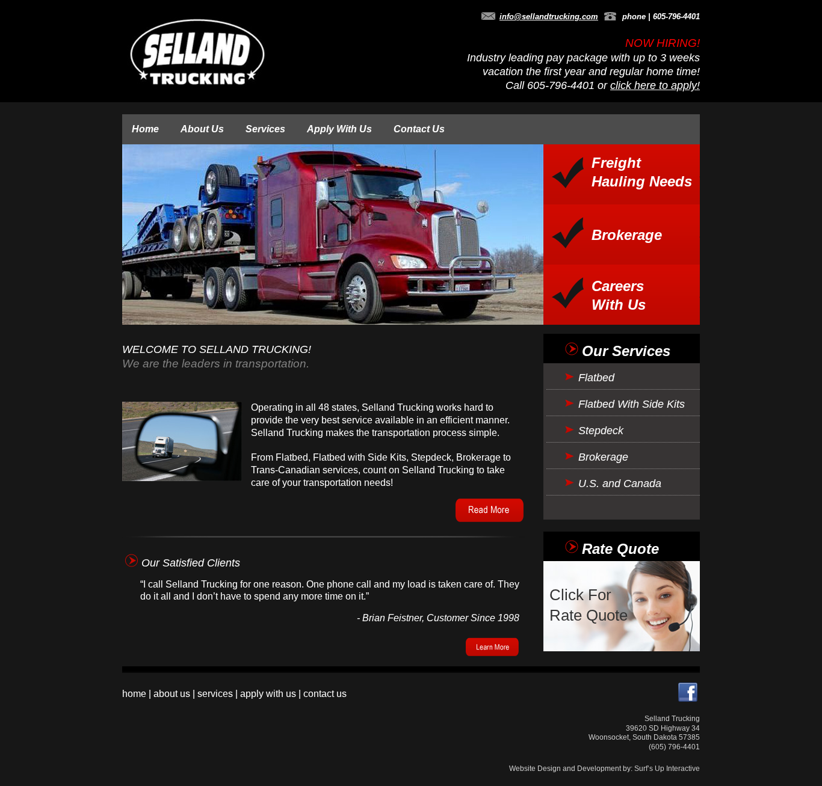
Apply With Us (339, 129)
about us (171, 694)
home (134, 694)
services (215, 694)
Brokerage (627, 235)
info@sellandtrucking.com (548, 16)
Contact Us (419, 129)
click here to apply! (655, 85)
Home (145, 129)
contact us (325, 694)
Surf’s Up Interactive (667, 768)
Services (265, 129)
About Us (202, 129)
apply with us (268, 694)
